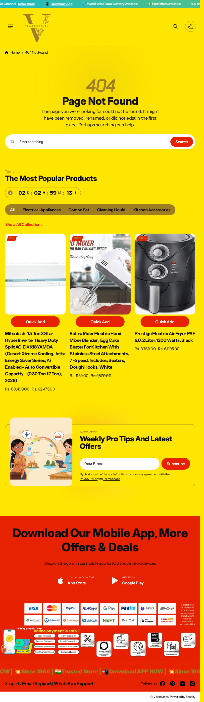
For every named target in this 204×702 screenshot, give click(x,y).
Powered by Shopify (182, 697)
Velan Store (160, 697)
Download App (27, 4)
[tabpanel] (100, 314)
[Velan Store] (37, 26)
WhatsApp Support (74, 683)
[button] (10, 26)
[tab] (12, 209)
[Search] (12, 142)
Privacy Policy (89, 479)
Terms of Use (111, 479)
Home (15, 52)
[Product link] (35, 313)
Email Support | (38, 683)
